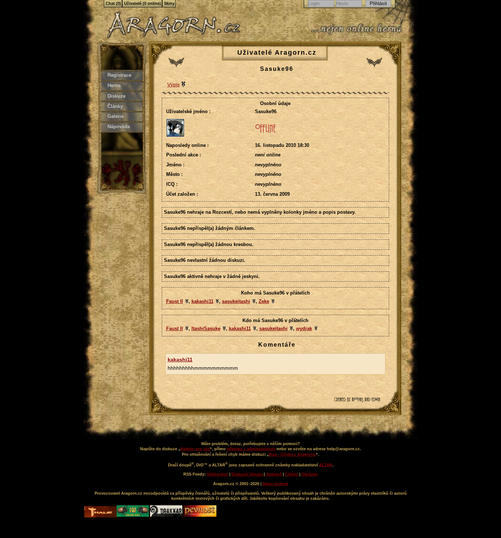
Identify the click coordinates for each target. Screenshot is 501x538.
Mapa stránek (275, 483)
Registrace (119, 75)
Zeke (264, 301)
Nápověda (118, 126)
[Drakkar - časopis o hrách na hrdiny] (166, 515)
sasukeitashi (236, 301)
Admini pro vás (195, 449)
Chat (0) (113, 3)
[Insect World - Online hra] (133, 515)
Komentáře (277, 345)
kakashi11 (202, 301)
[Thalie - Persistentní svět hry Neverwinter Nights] (100, 512)
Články (115, 106)
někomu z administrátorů (251, 449)
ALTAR (325, 464)
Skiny (169, 3)
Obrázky (309, 474)
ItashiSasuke (205, 328)
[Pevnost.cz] (199, 515)
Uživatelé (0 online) (142, 3)
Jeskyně (274, 474)
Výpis (173, 84)
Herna (114, 85)
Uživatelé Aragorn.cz (277, 52)
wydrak (304, 328)
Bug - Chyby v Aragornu (292, 454)
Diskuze (116, 96)
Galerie (115, 116)
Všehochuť (217, 474)
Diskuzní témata (247, 474)
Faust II (174, 301)
